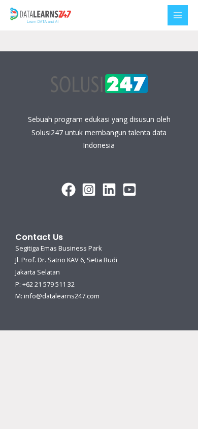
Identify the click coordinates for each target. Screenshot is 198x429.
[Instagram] (89, 189)
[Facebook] (68, 189)
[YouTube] (129, 189)
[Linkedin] (109, 189)
